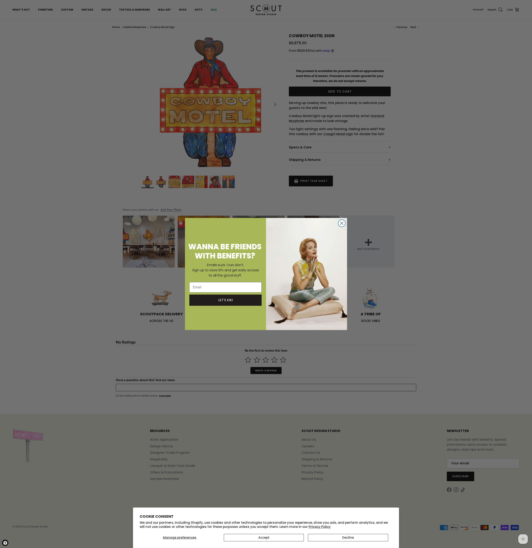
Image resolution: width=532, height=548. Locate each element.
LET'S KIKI (225, 300)
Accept (264, 537)
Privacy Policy (320, 527)
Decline (348, 537)
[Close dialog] (341, 223)
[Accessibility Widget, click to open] (5, 543)
